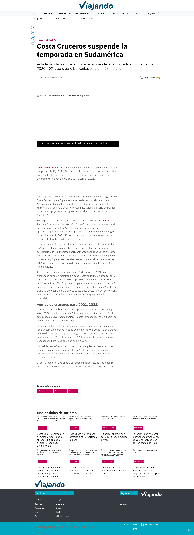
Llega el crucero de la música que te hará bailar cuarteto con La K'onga (82, 470)
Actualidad (139, 462)
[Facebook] (33, 27)
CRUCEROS (42, 428)
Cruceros (124, 14)
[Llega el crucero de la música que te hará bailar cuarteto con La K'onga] (83, 457)
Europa (73, 18)
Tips (92, 14)
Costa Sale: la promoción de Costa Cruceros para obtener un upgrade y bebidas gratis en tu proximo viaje (50, 439)
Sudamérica (60, 391)
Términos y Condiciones (44, 532)
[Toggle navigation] (33, 13)
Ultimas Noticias (62, 516)
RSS (135, 529)
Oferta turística (50, 14)
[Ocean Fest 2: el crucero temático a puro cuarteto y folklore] (83, 424)
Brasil (91, 18)
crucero (49, 18)
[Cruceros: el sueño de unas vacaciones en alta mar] (115, 457)
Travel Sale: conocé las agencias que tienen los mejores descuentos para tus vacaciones (146, 472)
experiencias (107, 462)
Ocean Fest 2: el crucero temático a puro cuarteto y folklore (83, 436)
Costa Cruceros (45, 167)
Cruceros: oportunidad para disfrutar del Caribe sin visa (114, 436)
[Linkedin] (33, 38)
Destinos (63, 14)
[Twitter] (33, 33)
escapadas (38, 18)
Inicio (40, 40)
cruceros (74, 428)
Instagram (124, 504)
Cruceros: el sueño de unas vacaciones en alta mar (114, 470)
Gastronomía (61, 512)
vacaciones (61, 18)
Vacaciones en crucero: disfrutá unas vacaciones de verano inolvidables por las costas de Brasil (146, 438)
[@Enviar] (33, 43)
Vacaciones (73, 14)
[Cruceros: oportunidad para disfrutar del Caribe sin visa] (115, 424)
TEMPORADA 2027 (108, 428)
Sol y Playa (101, 14)
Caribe (82, 18)
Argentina (84, 14)
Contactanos (130, 524)
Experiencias (113, 14)
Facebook (124, 500)
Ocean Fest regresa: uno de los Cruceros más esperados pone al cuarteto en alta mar (50, 472)
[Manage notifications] (189, 530)
